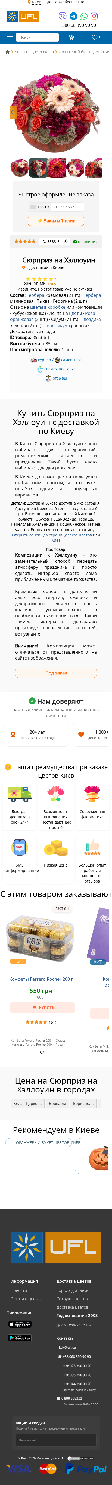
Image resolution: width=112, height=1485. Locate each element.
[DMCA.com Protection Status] (80, 1458)
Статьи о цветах (26, 1298)
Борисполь (83, 1103)
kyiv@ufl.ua (67, 1347)
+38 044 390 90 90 (77, 1384)
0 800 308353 (71, 1398)
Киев (56, 540)
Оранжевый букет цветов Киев (44, 1142)
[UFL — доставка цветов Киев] (23, 16)
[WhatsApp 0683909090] (84, 18)
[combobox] (39, 207)
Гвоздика (91, 319)
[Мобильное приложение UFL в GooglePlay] (20, 1337)
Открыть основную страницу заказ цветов (52, 535)
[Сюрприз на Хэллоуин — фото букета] (56, 112)
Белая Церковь (28, 1103)
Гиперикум (56, 325)
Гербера (35, 295)
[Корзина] (71, 37)
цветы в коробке (47, 307)
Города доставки (73, 1290)
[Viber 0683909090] (62, 18)
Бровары (57, 1103)
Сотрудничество (72, 1298)
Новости (19, 1290)
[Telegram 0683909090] (74, 18)
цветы (75, 313)
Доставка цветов (72, 1307)
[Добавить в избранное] (41, 1052)
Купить (46, 1007)
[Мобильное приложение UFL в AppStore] (20, 1323)
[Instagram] (94, 18)
